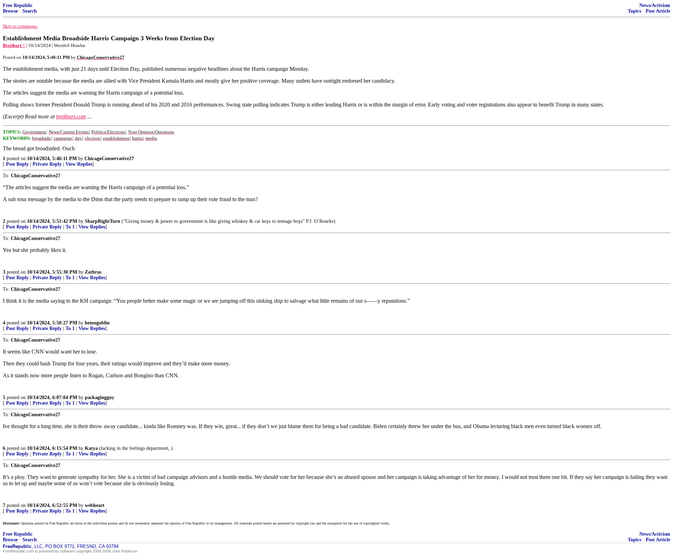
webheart (94, 505)
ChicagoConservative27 (109, 158)
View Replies (79, 164)
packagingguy (99, 397)
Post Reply (17, 164)
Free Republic (18, 5)
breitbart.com (71, 116)
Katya (91, 448)
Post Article (658, 11)
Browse (10, 11)
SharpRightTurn (102, 221)
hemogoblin (97, 322)
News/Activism (654, 5)
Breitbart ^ (14, 45)
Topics (634, 11)
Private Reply (47, 164)
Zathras (93, 272)
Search (29, 11)
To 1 (70, 226)
